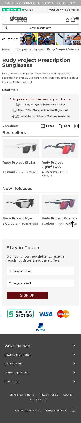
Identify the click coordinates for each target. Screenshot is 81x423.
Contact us (11, 381)
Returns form (13, 363)
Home (6, 49)
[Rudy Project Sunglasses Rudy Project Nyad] (21, 204)
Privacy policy (48, 394)
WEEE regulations (16, 372)
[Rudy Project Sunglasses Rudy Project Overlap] (60, 204)
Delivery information (18, 345)
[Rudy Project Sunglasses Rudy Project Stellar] (21, 148)
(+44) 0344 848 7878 (63, 9)
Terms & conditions (21, 394)
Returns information (17, 354)
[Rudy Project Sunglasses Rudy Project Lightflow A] (60, 148)
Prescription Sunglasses (29, 49)
